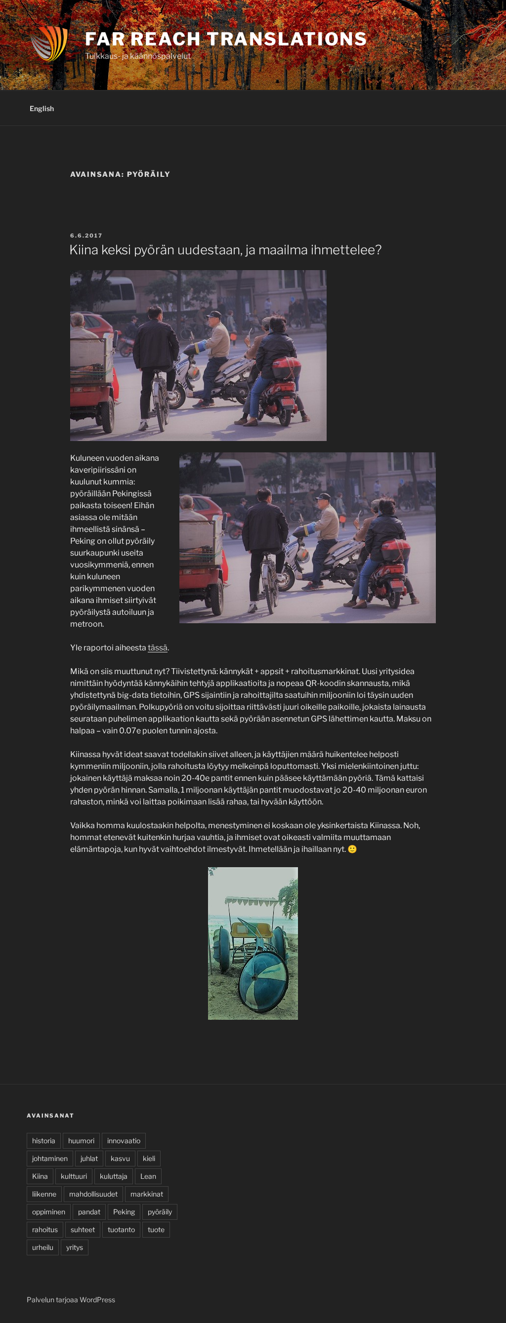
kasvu (120, 1158)
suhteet (83, 1229)
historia (43, 1140)
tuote (156, 1229)
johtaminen (50, 1158)
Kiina (40, 1176)
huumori (81, 1140)
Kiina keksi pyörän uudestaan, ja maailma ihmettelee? (225, 249)
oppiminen (48, 1211)
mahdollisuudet (93, 1194)
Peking (124, 1211)
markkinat (146, 1194)
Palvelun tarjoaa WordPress (71, 1299)
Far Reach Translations (226, 39)
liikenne (44, 1194)
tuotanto (121, 1229)
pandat (89, 1211)
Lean (148, 1176)
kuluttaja (113, 1176)
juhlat (89, 1158)
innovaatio (123, 1140)
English (42, 108)
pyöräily (160, 1211)
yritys (74, 1247)
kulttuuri (74, 1176)
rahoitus (45, 1229)
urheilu (42, 1247)
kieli (149, 1158)
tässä (158, 647)
